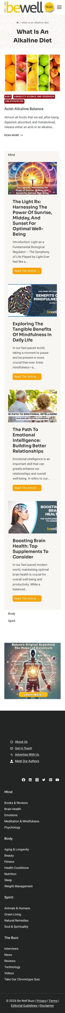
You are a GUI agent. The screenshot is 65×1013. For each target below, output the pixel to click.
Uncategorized (14, 101)
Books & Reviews (16, 803)
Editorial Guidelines (24, 1005)
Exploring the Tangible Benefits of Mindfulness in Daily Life (32, 332)
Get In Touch (23, 748)
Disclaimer (47, 1005)
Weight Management (18, 886)
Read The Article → (28, 271)
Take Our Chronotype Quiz (22, 979)
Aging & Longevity (16, 849)
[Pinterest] (50, 779)
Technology (12, 967)
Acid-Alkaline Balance (24, 109)
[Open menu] (59, 7)
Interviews (11, 948)
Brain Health (12, 809)
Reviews (10, 961)
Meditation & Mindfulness (21, 821)
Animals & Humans (17, 908)
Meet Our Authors (27, 761)
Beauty (9, 855)
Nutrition (10, 874)
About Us (21, 741)
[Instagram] (37, 779)
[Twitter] (43, 779)
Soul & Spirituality (16, 926)
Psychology (12, 827)
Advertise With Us (27, 754)
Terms (53, 1001)
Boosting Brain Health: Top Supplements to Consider (30, 549)
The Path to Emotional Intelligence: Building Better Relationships (29, 440)
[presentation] (32, 73)
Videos (9, 973)
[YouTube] (57, 779)
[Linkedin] (30, 779)
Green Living (12, 914)
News (8, 955)
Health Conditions (16, 868)
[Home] (17, 23)
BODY (8, 96)
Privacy (42, 1001)
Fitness (9, 861)
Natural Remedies (16, 920)
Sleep (8, 880)
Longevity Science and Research (34, 96)
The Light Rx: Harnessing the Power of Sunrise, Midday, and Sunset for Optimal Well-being (32, 218)
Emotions (11, 815)
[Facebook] (23, 779)
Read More (13, 135)
